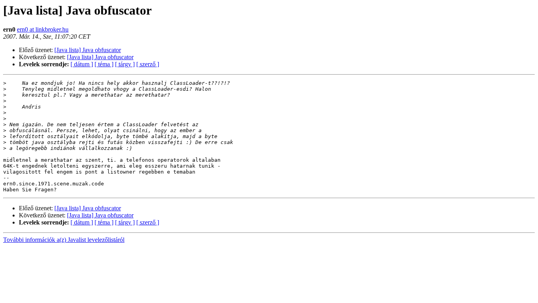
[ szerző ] (147, 64)
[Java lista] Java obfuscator (87, 50)
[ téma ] (104, 64)
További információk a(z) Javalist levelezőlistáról (63, 239)
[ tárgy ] (125, 64)
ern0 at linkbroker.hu (43, 29)
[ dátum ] (81, 64)
